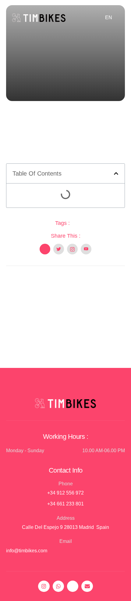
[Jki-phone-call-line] (72, 586)
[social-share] (45, 249)
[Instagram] (43, 586)
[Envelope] (87, 586)
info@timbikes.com (26, 550)
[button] (116, 173)
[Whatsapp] (58, 586)
